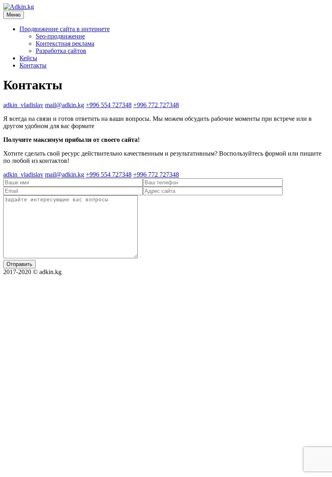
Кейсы (28, 58)
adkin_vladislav (23, 104)
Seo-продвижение (60, 36)
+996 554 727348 (109, 104)
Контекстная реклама (65, 43)
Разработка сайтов (61, 50)
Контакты (33, 65)
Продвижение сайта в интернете (64, 28)
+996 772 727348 (156, 104)
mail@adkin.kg (64, 104)
